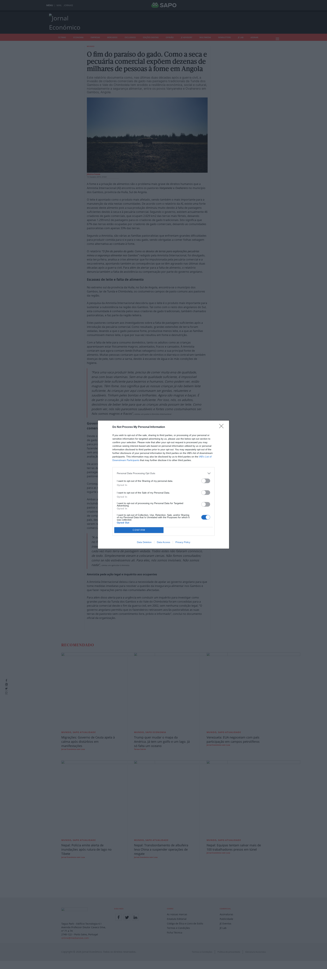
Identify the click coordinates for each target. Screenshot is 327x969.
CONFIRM (139, 530)
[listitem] (163, 473)
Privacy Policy (182, 542)
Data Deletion (144, 542)
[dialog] (163, 485)
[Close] (222, 427)
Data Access (163, 542)
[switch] (205, 481)
